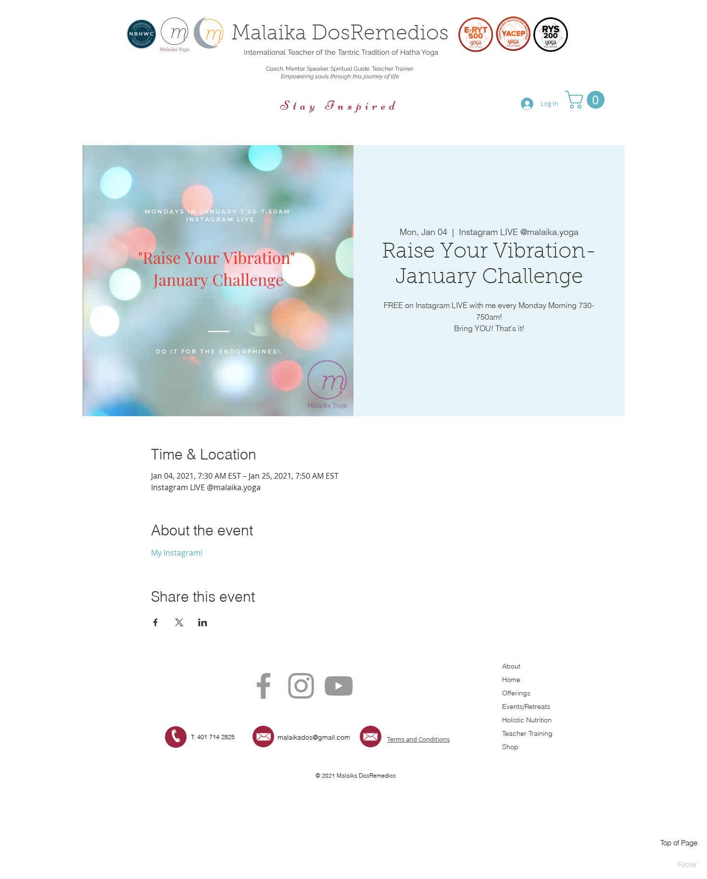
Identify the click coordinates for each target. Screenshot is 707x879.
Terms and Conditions (418, 739)
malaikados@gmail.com (314, 737)
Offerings (516, 693)
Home (511, 679)
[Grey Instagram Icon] (301, 686)
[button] (587, 100)
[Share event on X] (179, 622)
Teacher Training (527, 733)
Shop (510, 747)
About (511, 666)
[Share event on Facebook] (155, 622)
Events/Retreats (526, 706)
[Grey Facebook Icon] (263, 686)
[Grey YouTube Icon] (338, 686)
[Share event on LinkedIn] (202, 622)
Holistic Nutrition (527, 720)
